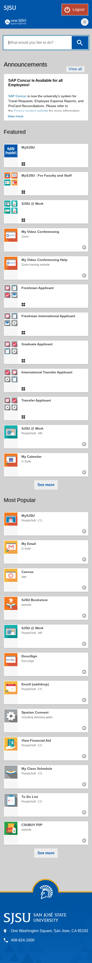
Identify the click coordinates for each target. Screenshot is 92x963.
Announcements (25, 64)
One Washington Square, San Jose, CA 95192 (49, 931)
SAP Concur (17, 96)
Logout (78, 9)
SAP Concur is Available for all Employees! (35, 82)
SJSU (10, 7)
